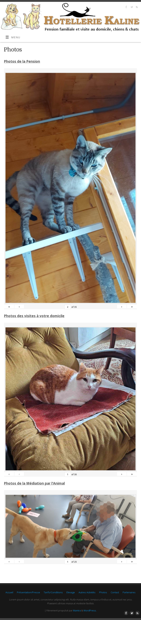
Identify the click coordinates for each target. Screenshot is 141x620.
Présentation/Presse (28, 592)
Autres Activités (87, 592)
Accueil (9, 592)
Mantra (77, 610)
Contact (115, 592)
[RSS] (136, 7)
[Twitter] (131, 7)
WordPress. (90, 610)
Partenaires (129, 592)
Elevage (70, 592)
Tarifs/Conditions (53, 592)
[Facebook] (126, 7)
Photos (103, 592)
